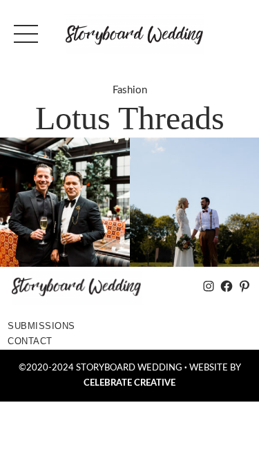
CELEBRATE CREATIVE (129, 383)
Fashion (130, 90)
